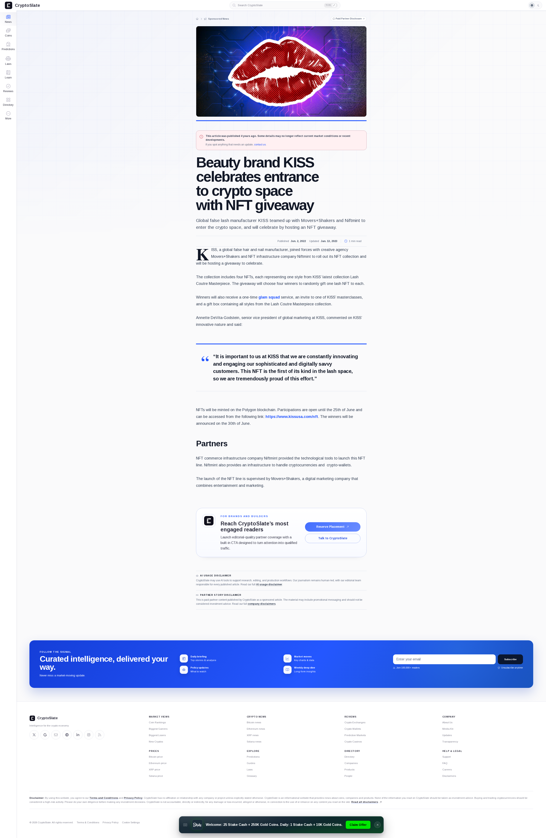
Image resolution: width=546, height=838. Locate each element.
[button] (8, 115)
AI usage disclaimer (269, 584)
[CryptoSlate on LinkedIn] (78, 734)
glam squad (269, 297)
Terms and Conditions (103, 797)
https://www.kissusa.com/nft (292, 417)
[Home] (197, 18)
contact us (260, 144)
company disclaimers (262, 603)
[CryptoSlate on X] (34, 734)
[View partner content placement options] (208, 520)
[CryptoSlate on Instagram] (88, 734)
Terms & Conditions (88, 822)
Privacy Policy (133, 797)
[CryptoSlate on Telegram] (67, 734)
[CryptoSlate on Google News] (45, 734)
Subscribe (510, 659)
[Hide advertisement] (377, 825)
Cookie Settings (131, 822)
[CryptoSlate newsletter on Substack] (56, 734)
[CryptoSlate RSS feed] (99, 734)
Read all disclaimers (364, 801)
